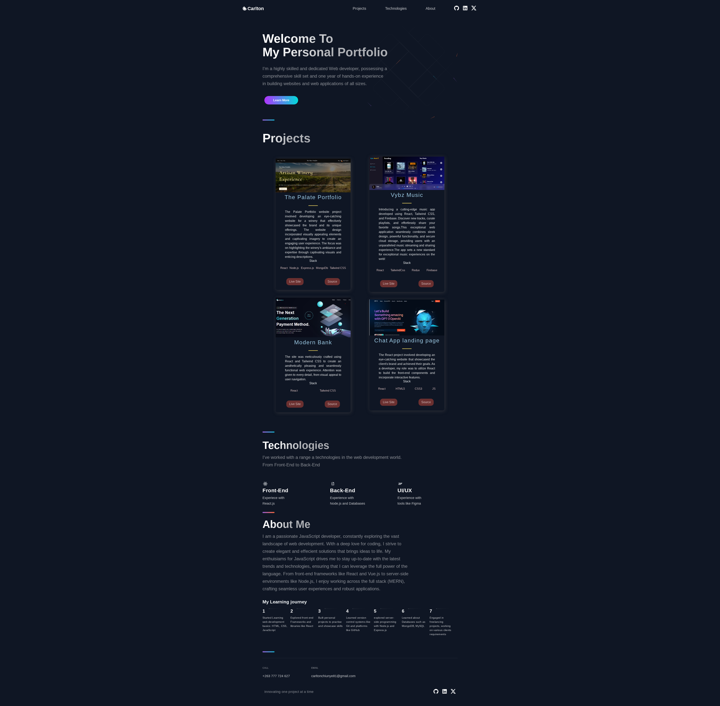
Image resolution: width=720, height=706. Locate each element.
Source (332, 281)
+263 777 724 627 (276, 676)
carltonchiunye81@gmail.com (331, 676)
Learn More (281, 100)
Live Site (295, 281)
